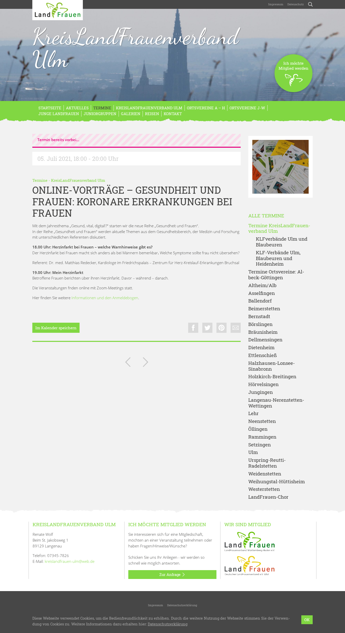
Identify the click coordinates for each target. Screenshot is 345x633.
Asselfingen (261, 293)
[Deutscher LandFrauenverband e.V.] (249, 565)
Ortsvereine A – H (206, 107)
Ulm (253, 452)
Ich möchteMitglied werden (293, 66)
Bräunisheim (263, 332)
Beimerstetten (264, 309)
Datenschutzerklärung (182, 605)
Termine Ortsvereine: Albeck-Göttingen (276, 275)
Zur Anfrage (170, 574)
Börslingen (260, 324)
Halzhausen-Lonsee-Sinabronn (271, 366)
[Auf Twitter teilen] (207, 328)
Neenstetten (262, 421)
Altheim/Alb (262, 285)
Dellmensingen (265, 340)
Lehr (253, 413)
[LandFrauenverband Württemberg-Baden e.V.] (249, 541)
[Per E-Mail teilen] (236, 328)
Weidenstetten (264, 474)
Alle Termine (266, 216)
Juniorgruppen (100, 113)
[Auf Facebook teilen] (193, 328)
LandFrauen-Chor (268, 497)
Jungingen (260, 392)
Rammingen (262, 437)
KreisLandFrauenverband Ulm (135, 47)
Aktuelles (77, 107)
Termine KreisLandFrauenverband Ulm (279, 228)
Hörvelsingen (263, 384)
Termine (102, 107)
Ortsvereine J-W (247, 107)
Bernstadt (259, 316)
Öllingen (257, 429)
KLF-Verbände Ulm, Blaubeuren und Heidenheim (278, 258)
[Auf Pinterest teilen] (221, 328)
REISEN (152, 113)
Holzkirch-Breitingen (272, 376)
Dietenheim (261, 347)
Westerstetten (264, 489)
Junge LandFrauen (58, 113)
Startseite (49, 107)
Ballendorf (260, 301)
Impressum (275, 4)
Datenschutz (295, 4)
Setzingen (259, 445)
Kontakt (173, 113)
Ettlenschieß (262, 355)
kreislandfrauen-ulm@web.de (69, 561)
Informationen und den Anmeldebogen (104, 297)
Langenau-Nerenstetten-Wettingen (276, 403)
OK (307, 619)
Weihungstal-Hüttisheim (276, 482)
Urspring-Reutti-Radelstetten (267, 463)
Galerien (130, 113)
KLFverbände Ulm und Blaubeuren (281, 242)
